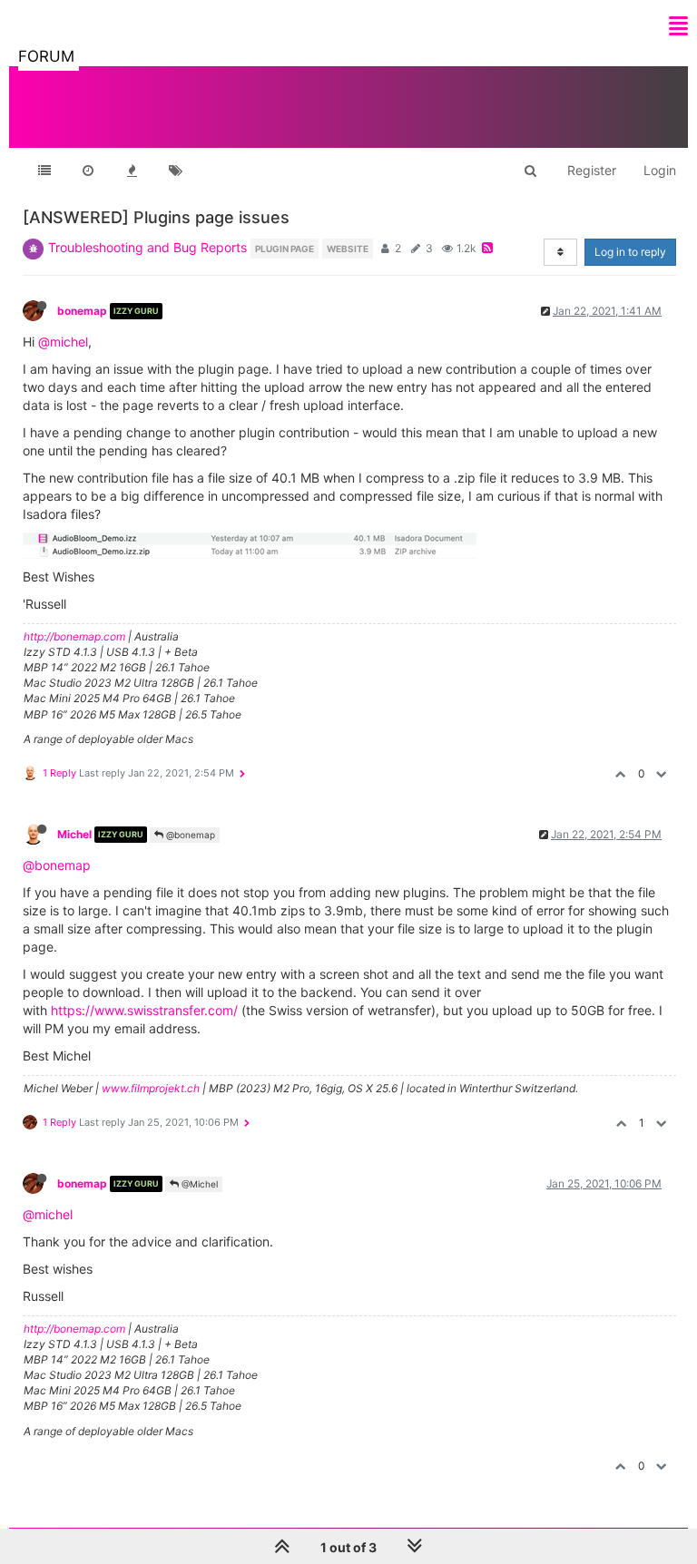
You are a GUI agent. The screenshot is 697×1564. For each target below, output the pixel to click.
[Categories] (44, 170)
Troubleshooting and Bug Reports (147, 247)
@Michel (198, 1183)
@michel (63, 341)
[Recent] (88, 170)
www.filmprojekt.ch (151, 1088)
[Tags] (175, 170)
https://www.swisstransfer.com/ (144, 1010)
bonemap (82, 311)
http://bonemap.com (74, 636)
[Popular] (131, 170)
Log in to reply (630, 252)
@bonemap (189, 834)
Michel (74, 834)
